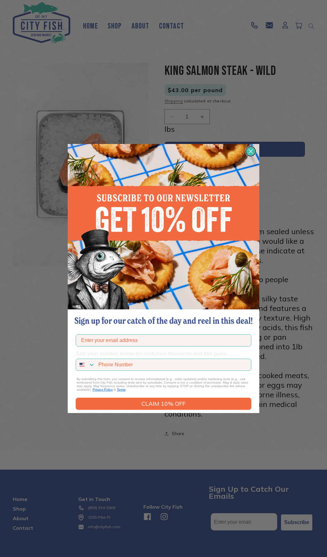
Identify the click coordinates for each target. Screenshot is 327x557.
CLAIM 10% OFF (163, 403)
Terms (121, 389)
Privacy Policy (103, 389)
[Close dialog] (250, 151)
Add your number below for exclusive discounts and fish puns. (152, 353)
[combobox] (85, 364)
